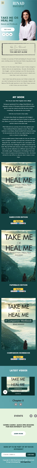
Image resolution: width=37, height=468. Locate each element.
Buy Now (7, 29)
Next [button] (15, 404)
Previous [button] (20, 404)
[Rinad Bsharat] (18, 4)
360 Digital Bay (26, 461)
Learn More (18, 433)
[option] (18, 390)
